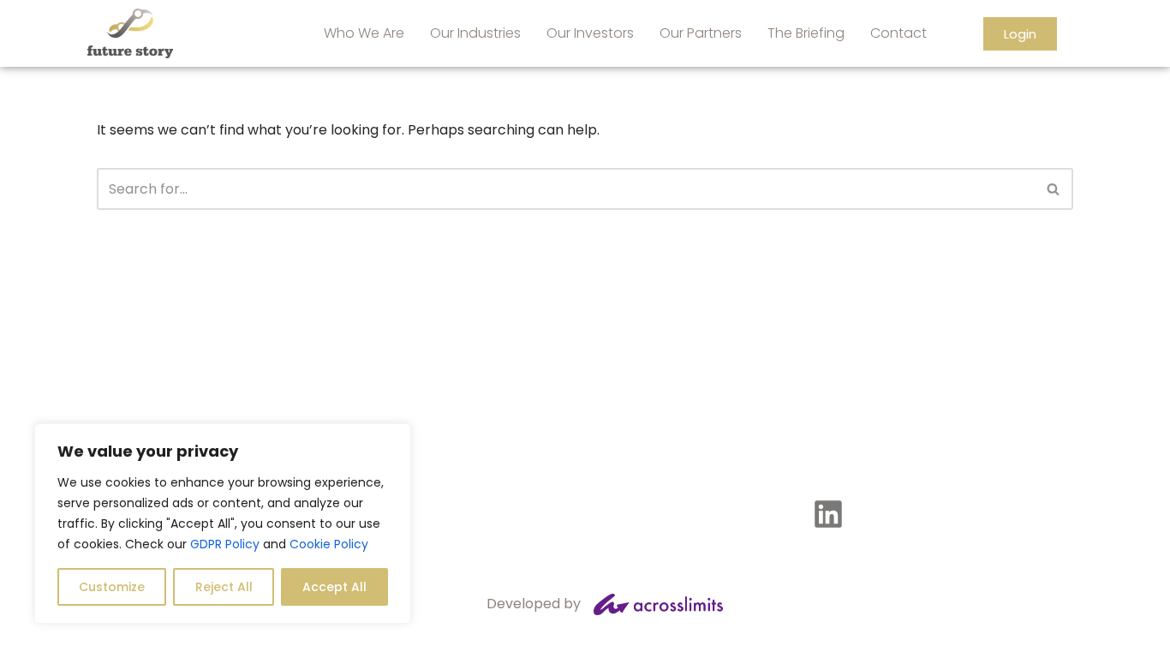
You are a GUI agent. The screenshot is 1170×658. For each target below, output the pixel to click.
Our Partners (701, 33)
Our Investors (590, 33)
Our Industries (475, 33)
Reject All (224, 586)
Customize (112, 586)
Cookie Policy (329, 544)
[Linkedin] (828, 514)
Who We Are (364, 33)
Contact (898, 33)
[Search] (1054, 189)
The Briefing (806, 33)
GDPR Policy (225, 544)
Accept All (334, 586)
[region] (222, 523)
